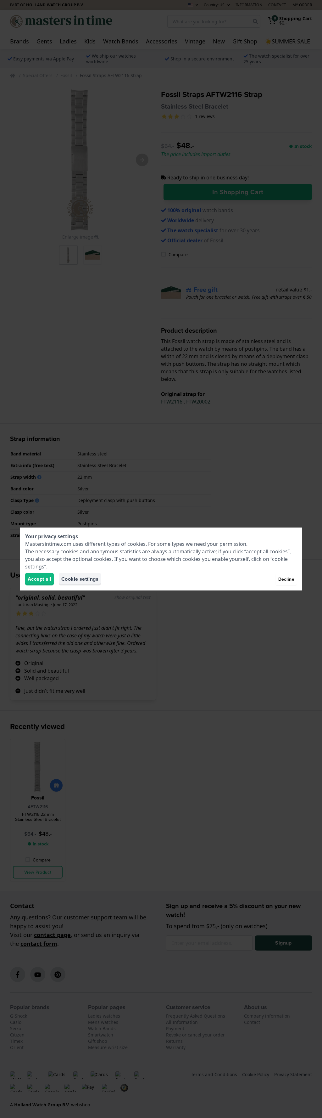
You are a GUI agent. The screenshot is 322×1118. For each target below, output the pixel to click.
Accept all (39, 579)
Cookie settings (79, 579)
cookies (136, 543)
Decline (286, 579)
